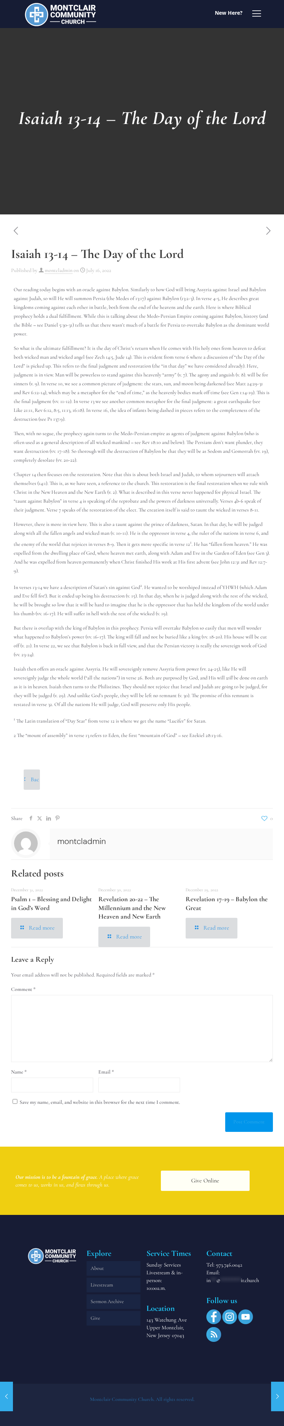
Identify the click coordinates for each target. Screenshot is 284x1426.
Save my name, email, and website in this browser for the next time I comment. (100, 1102)
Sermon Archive (107, 1301)
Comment (23, 989)
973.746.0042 (229, 1264)
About (97, 1268)
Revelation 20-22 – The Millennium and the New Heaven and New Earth (132, 907)
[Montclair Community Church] (60, 14)
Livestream (102, 1285)
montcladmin (58, 270)
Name (19, 1072)
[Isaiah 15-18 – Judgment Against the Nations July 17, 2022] (277, 1396)
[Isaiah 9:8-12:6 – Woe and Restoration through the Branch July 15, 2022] (6, 1396)
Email (106, 1072)
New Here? (229, 12)
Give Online (205, 1180)
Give (95, 1318)
